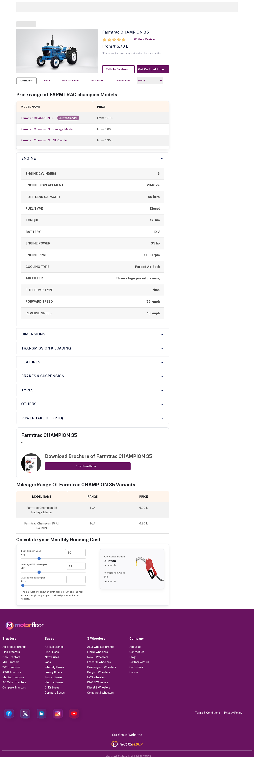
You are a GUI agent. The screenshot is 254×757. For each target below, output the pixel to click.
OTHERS (29, 404)
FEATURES (30, 362)
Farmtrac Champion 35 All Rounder (44, 140)
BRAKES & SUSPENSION (42, 376)
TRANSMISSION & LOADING (46, 348)
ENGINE (28, 158)
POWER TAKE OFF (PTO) (42, 418)
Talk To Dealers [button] (117, 69)
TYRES (27, 390)
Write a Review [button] (144, 39)
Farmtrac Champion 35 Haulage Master (47, 129)
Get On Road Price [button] (151, 69)
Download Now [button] (86, 466)
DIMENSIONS (33, 334)
